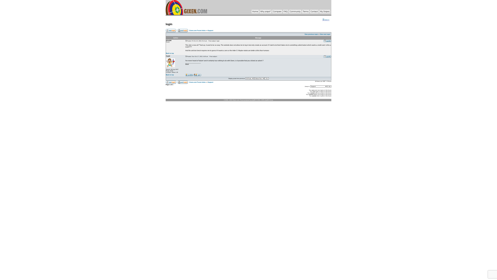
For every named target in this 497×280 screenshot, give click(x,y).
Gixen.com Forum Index (197, 30)
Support (210, 30)
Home (255, 11)
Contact (314, 11)
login (169, 24)
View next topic (325, 34)
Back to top (170, 53)
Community (295, 11)
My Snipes (324, 11)
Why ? (265, 11)
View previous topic (311, 34)
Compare (277, 11)
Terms (305, 11)
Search (327, 20)
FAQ (286, 11)
